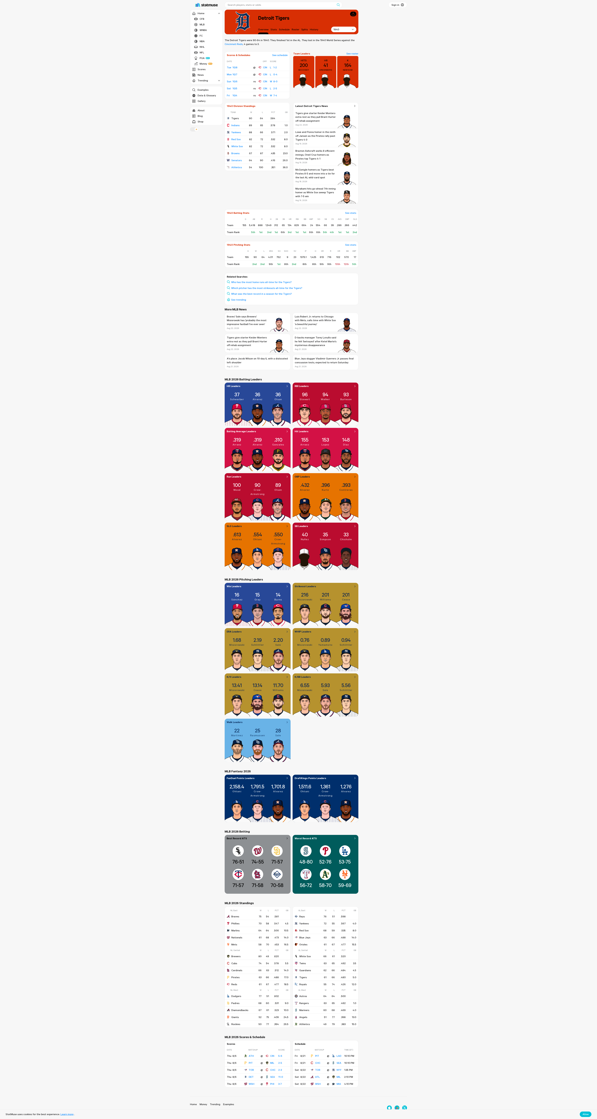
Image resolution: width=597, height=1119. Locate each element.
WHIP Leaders (303, 631)
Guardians (305, 970)
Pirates (235, 977)
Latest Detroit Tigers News (311, 106)
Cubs (234, 963)
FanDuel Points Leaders (241, 778)
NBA (202, 41)
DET (251, 1077)
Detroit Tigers (273, 17)
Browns (235, 153)
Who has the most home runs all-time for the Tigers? (261, 282)
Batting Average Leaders (241, 431)
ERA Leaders (234, 631)
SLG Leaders (234, 526)
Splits (304, 29)
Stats (274, 29)
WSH (251, 1084)
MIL (272, 1063)
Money (203, 63)
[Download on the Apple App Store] (389, 1107)
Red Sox (236, 139)
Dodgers (236, 996)
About (201, 110)
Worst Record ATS (306, 838)
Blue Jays (304, 937)
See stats (350, 213)
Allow (586, 1114)
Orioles (303, 944)
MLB (202, 24)
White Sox (237, 146)
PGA (202, 58)
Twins (302, 963)
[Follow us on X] (404, 1107)
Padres (235, 1003)
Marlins (235, 930)
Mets (234, 944)
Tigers (303, 977)
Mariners (304, 1010)
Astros (303, 996)
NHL (202, 47)
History (314, 29)
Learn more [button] (67, 1114)
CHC (272, 1070)
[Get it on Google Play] (397, 1107)
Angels (303, 1017)
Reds (234, 984)
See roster (352, 53)
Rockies (235, 1024)
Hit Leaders (301, 431)
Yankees (236, 132)
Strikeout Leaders (305, 586)
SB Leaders (301, 526)
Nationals (236, 937)
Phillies (235, 923)
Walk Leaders (235, 722)
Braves (235, 916)
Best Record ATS (237, 838)
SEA (272, 1077)
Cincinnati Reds (234, 44)
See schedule (280, 55)
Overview (263, 29)
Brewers (236, 956)
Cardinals (236, 970)
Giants (235, 1017)
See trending (238, 299)
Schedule (284, 29)
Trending (215, 1104)
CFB (202, 19)
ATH (251, 1056)
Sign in (395, 5)
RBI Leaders (302, 386)
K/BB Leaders (303, 677)
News (201, 75)
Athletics (236, 167)
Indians (235, 125)
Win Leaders (234, 586)
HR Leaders (233, 386)
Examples (203, 89)
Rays (302, 916)
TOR (251, 1070)
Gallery (202, 101)
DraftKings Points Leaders (310, 778)
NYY (339, 1070)
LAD (339, 1056)
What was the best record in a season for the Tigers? (261, 293)
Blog (200, 116)
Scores (202, 69)
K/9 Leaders (234, 677)
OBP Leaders (302, 476)
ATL (317, 1077)
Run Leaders (234, 476)
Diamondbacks (239, 1010)
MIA (339, 1084)
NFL (202, 52)
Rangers (304, 1003)
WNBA (203, 30)
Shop (200, 121)
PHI (272, 1084)
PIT (251, 1063)
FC (201, 35)
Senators (236, 160)
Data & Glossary (207, 95)
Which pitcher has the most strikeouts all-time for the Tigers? (266, 288)
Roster (295, 29)
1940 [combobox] (336, 29)
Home (193, 1104)
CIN (265, 67)
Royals (303, 984)
